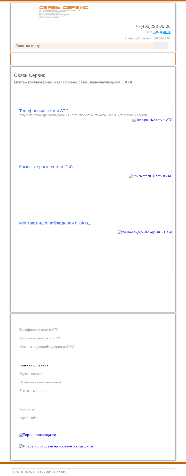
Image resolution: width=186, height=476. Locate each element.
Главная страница (33, 365)
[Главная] (139, 59)
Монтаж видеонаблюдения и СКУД (54, 223)
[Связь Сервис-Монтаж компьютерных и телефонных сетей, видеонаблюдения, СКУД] (25, 17)
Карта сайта (29, 418)
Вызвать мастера (32, 391)
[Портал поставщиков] (37, 435)
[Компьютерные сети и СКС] (93, 187)
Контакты (26, 409)
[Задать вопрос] (153, 59)
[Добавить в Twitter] (166, 303)
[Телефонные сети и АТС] (93, 131)
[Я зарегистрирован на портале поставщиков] (56, 446)
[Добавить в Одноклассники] (139, 303)
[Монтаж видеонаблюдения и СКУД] (93, 243)
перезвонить (161, 31)
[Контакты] (167, 59)
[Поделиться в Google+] (157, 303)
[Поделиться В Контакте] (130, 303)
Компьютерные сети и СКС (46, 166)
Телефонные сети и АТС (83, 112)
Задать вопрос (30, 374)
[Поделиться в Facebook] (148, 303)
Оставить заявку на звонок (40, 382)
